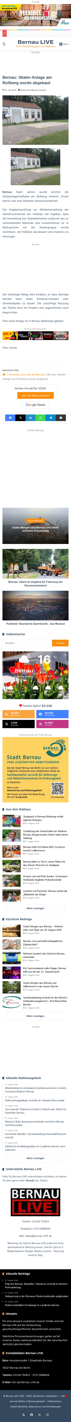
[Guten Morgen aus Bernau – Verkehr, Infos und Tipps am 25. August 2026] (11, 931)
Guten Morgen (35, 520)
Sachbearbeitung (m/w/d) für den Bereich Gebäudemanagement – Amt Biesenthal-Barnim (45, 1001)
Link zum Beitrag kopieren (35, 395)
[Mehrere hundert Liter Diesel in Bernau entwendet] (11, 958)
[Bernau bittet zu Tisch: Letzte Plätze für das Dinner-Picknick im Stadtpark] (11, 866)
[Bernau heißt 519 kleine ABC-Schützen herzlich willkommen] (11, 851)
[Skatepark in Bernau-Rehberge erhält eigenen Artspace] (11, 821)
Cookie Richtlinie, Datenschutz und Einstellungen (35, 1406)
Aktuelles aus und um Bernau (27, 374)
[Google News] (35, 405)
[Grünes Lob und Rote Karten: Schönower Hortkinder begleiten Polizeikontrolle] (11, 881)
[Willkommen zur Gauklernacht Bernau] (35, 63)
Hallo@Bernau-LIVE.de (38, 1235)
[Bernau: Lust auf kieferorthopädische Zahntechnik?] (11, 944)
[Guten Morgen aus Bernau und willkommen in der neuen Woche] (11, 987)
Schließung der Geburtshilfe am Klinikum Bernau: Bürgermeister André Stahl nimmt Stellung (45, 834)
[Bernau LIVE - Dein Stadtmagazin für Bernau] (35, 43)
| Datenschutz (53, 1401)
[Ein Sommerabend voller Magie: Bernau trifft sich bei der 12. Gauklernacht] (11, 973)
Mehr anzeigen (35, 908)
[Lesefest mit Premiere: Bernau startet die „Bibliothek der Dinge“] (11, 895)
